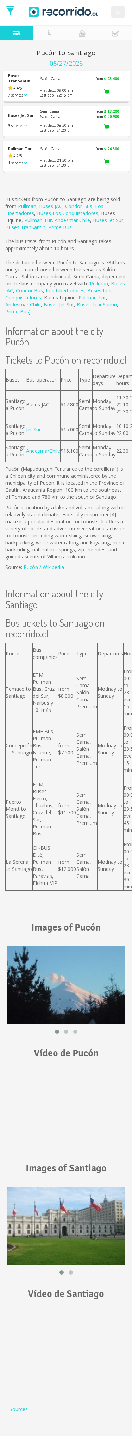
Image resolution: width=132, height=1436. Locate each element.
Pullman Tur (38, 220)
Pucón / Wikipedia (44, 567)
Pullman (27, 206)
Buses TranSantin (25, 227)
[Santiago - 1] (66, 1226)
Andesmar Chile (72, 220)
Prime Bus (60, 227)
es (118, 11)
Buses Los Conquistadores (67, 213)
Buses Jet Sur (108, 220)
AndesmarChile (43, 451)
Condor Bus (78, 206)
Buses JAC (50, 206)
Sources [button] (19, 1409)
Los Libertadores (65, 290)
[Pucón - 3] (66, 985)
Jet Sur (33, 429)
